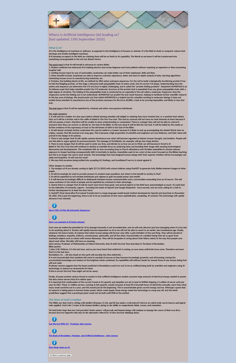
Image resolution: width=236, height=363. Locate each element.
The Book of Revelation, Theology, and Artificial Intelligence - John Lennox (83, 336)
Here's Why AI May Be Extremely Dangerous (69, 210)
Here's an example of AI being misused (67, 222)
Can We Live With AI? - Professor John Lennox (70, 324)
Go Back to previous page (60, 355)
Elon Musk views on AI (59, 347)
